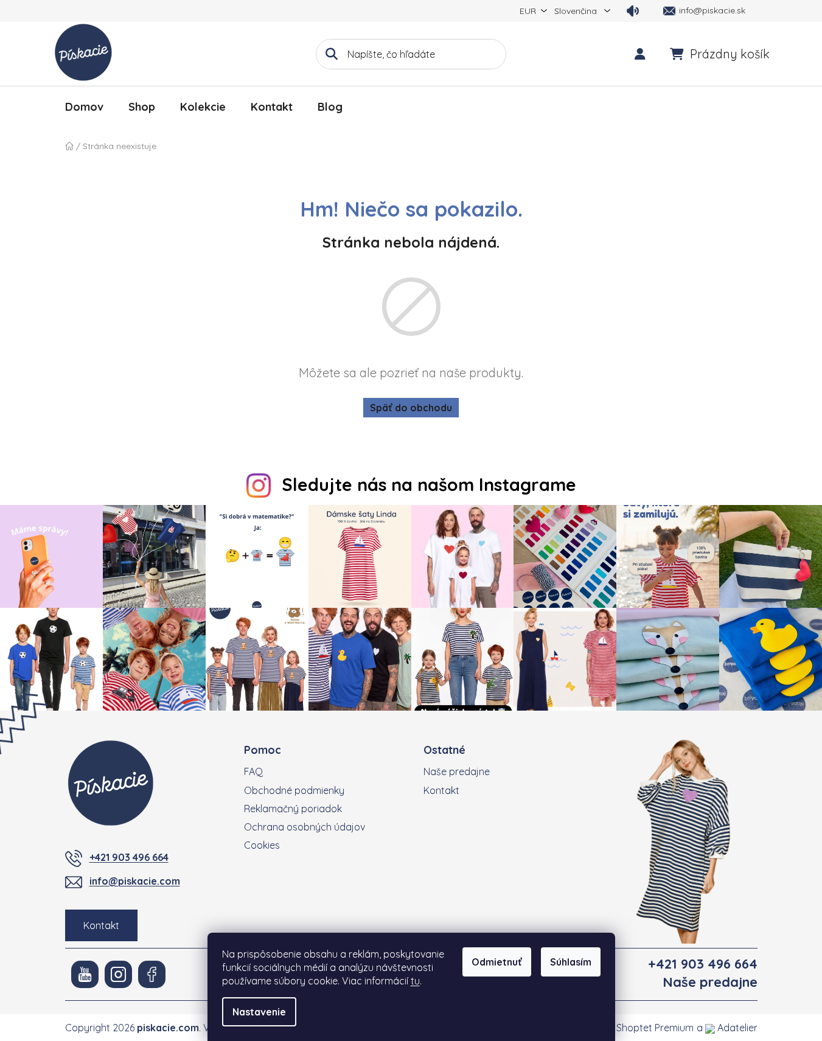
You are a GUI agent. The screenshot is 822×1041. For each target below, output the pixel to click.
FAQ (253, 771)
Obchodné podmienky (294, 790)
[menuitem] (84, 107)
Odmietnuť (497, 962)
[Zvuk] (633, 10)
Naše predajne (456, 771)
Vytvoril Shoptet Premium (637, 1028)
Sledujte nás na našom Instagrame (429, 484)
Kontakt (101, 925)
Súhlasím (570, 962)
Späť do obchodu (411, 408)
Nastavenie (259, 1012)
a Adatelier (727, 1028)
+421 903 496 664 (129, 857)
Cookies (262, 845)
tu (415, 981)
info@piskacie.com (134, 881)
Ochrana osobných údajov (304, 827)
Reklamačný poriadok (293, 809)
